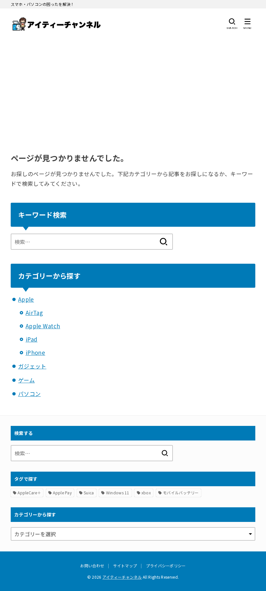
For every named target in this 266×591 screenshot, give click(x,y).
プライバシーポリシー (166, 565)
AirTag (34, 312)
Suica (89, 492)
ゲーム (26, 380)
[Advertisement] (133, 87)
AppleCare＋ (29, 492)
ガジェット (32, 366)
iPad (32, 339)
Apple (26, 299)
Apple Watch (43, 326)
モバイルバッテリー (181, 492)
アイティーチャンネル (122, 577)
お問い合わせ (92, 565)
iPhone (35, 352)
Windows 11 (117, 492)
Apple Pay (62, 492)
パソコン (29, 394)
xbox (146, 492)
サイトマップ (125, 565)
